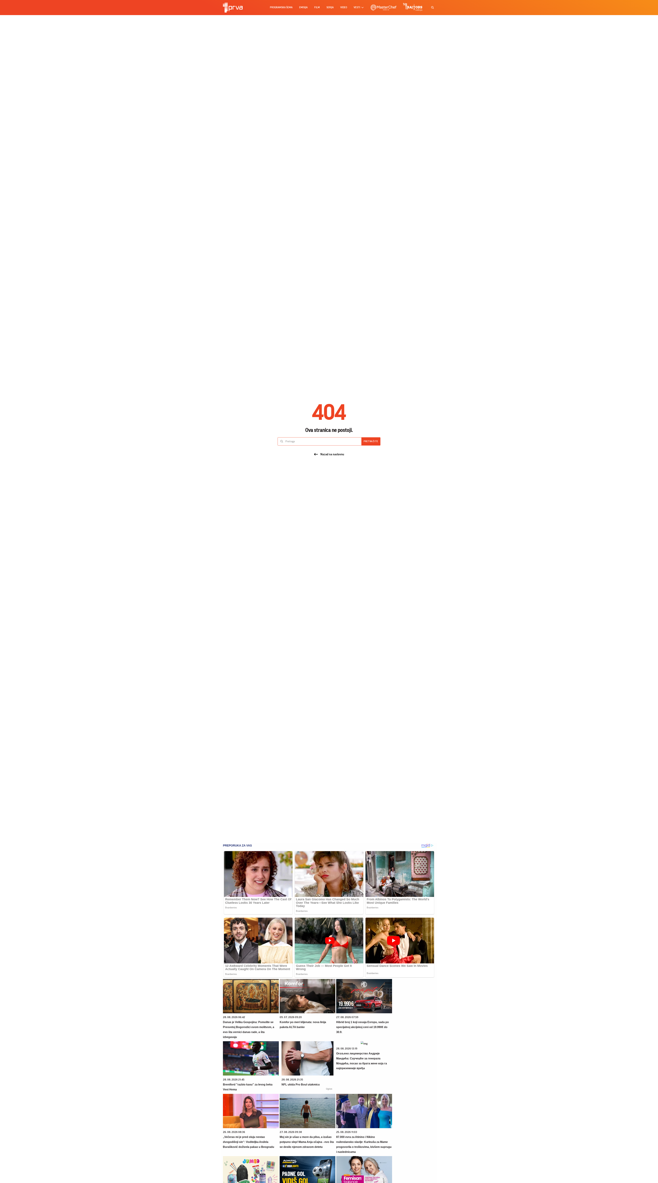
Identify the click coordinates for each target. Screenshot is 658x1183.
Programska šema (281, 7)
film (317, 7)
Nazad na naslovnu (332, 454)
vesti (357, 7)
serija (330, 7)
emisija (303, 7)
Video (343, 7)
